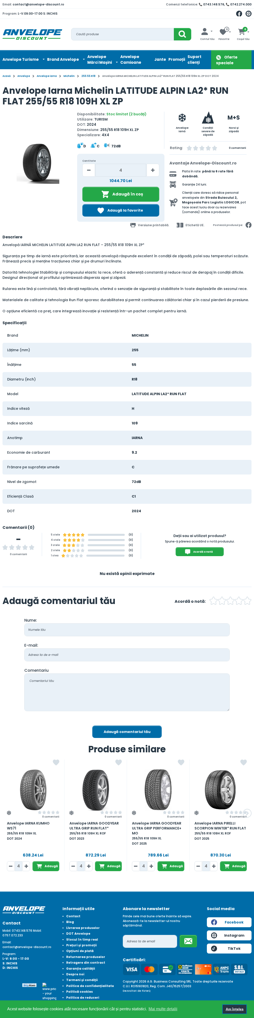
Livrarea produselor (83, 928)
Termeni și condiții (82, 980)
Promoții (176, 59)
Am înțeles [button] (235, 1009)
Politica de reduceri (82, 997)
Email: (6, 942)
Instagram (234, 935)
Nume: (30, 620)
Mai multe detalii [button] (163, 1009)
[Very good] (230, 601)
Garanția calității (80, 968)
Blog (70, 922)
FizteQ (146, 991)
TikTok (234, 948)
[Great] (239, 601)
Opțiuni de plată (80, 951)
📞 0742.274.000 (239, 4)
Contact (73, 916)
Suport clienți (194, 59)
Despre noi (75, 974)
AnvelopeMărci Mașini (100, 59)
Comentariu (36, 670)
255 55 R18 (88, 76)
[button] (6, 164)
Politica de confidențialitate (90, 986)
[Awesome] (247, 601)
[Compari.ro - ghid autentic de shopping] (9, 985)
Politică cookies (79, 991)
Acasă (6, 76)
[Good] (222, 601)
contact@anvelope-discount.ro (38, 4)
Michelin (69, 76)
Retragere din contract (85, 962)
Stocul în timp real (82, 939)
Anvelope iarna (47, 76)
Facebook (234, 922)
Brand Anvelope (63, 59)
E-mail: (31, 645)
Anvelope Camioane (130, 59)
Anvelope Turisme (20, 59)
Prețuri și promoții (81, 945)
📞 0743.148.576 (211, 4)
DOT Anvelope (78, 933)
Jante (160, 59)
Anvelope (23, 76)
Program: (9, 954)
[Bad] (213, 601)
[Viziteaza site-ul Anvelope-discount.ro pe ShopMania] (29, 985)
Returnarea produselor (85, 957)
